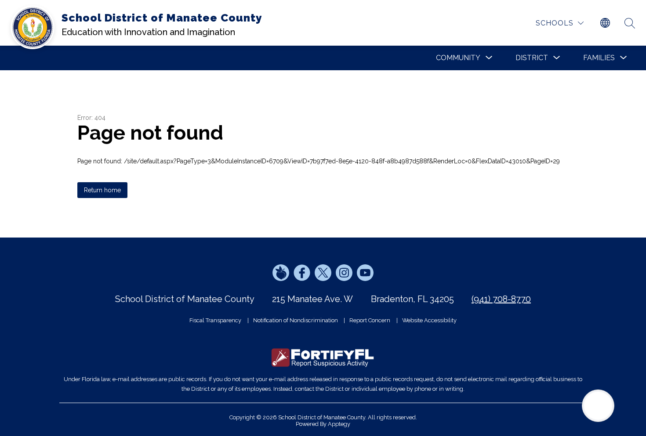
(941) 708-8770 (501, 299)
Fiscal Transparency (215, 320)
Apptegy (339, 424)
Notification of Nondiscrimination (295, 320)
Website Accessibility (429, 320)
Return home (102, 190)
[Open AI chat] (598, 406)
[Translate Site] (605, 23)
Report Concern (369, 320)
